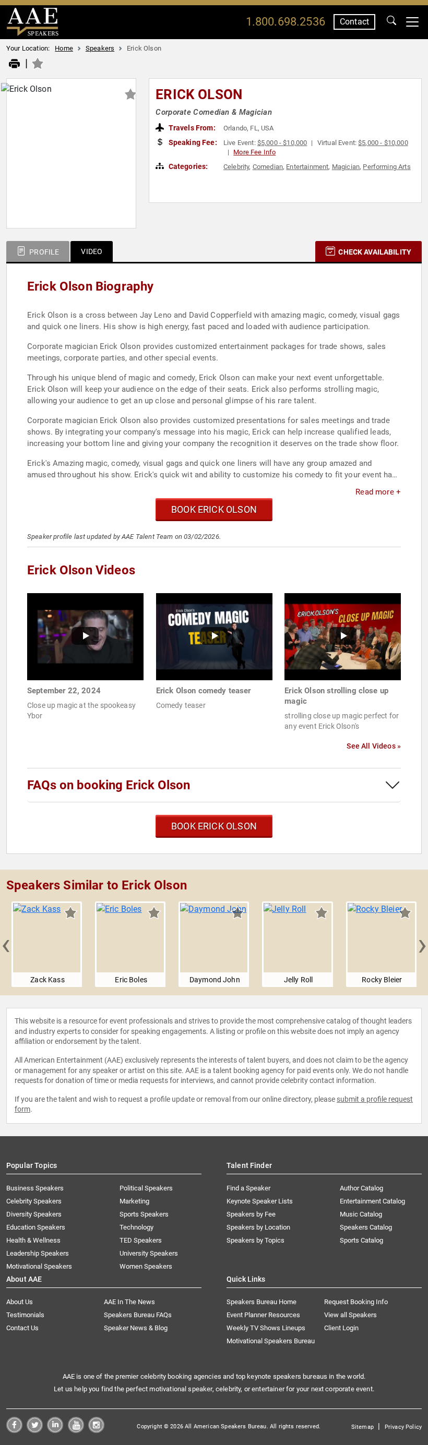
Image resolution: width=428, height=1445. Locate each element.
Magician (346, 167)
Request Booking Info (356, 1302)
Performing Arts (386, 167)
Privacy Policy (403, 1427)
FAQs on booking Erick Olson (108, 785)
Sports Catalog (361, 1240)
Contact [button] (354, 22)
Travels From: (191, 128)
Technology (136, 1227)
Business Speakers (35, 1188)
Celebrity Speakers (34, 1201)
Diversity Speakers (34, 1214)
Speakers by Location (258, 1227)
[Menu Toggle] (412, 22)
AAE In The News (129, 1302)
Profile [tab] (43, 252)
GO (391, 22)
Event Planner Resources (263, 1315)
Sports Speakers (144, 1214)
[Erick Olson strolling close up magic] (342, 636)
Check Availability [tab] (374, 252)
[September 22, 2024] (85, 636)
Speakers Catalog (366, 1227)
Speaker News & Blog (136, 1328)
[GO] (391, 22)
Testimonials (25, 1315)
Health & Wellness (33, 1240)
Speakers (100, 48)
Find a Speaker (248, 1188)
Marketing (134, 1201)
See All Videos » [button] (374, 746)
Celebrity (236, 167)
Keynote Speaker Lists (260, 1201)
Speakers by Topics (255, 1240)
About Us (19, 1302)
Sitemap (362, 1427)
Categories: (187, 166)
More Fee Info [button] (254, 152)
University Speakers (149, 1253)
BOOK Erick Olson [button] (214, 509)
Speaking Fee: (192, 142)
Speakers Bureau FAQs (138, 1315)
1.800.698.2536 (285, 21)
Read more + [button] (378, 492)
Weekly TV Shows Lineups (266, 1328)
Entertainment (307, 167)
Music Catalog (361, 1214)
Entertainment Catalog (372, 1201)
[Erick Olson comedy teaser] (214, 636)
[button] (5, 944)
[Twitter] (35, 1430)
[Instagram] (96, 1430)
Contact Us (22, 1328)
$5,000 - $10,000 (282, 143)
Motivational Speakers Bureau (271, 1341)
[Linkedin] (55, 1430)
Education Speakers (35, 1227)
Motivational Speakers (39, 1266)
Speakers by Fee (251, 1214)
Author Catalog (361, 1188)
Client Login (341, 1328)
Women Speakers (146, 1266)
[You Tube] (76, 1430)
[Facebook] (14, 1430)
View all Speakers (350, 1315)
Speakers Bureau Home (261, 1302)
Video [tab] (91, 251)
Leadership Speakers (37, 1253)
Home (64, 48)
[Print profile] (14, 64)
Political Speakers (146, 1188)
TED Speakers (141, 1240)
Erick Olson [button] (199, 94)
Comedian (268, 167)
